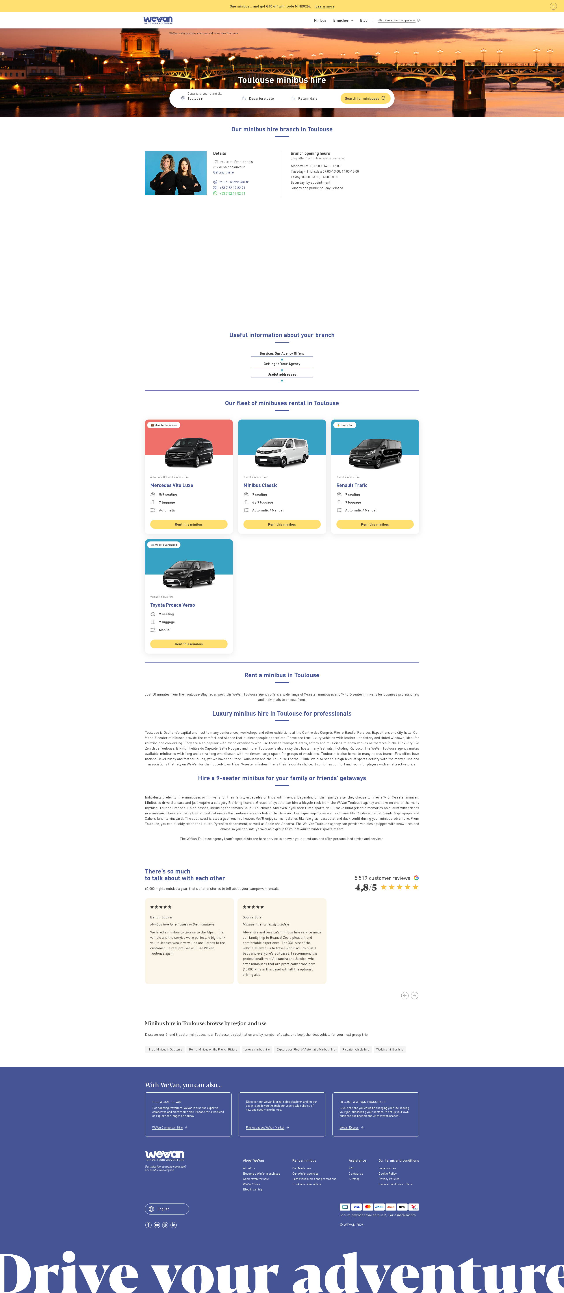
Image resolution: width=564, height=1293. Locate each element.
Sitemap (354, 1179)
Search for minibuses (362, 98)
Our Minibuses (301, 1168)
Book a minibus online (306, 1184)
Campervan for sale (256, 1179)
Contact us (356, 1173)
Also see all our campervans (397, 20)
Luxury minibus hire (257, 1049)
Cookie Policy (387, 1173)
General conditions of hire (395, 1184)
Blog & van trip (253, 1189)
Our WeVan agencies (305, 1173)
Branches (341, 20)
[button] (405, 995)
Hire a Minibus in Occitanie (165, 1049)
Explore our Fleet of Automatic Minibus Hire (306, 1049)
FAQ (351, 1168)
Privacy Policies (388, 1179)
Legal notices (387, 1168)
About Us (249, 1168)
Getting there (223, 172)
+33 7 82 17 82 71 (232, 187)
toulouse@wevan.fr (234, 182)
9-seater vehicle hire (355, 1049)
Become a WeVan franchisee (261, 1173)
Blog (363, 20)
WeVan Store (251, 1184)
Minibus (320, 20)
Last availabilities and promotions (314, 1179)
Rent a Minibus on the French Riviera (213, 1049)
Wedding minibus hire (389, 1049)
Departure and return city (204, 93)
